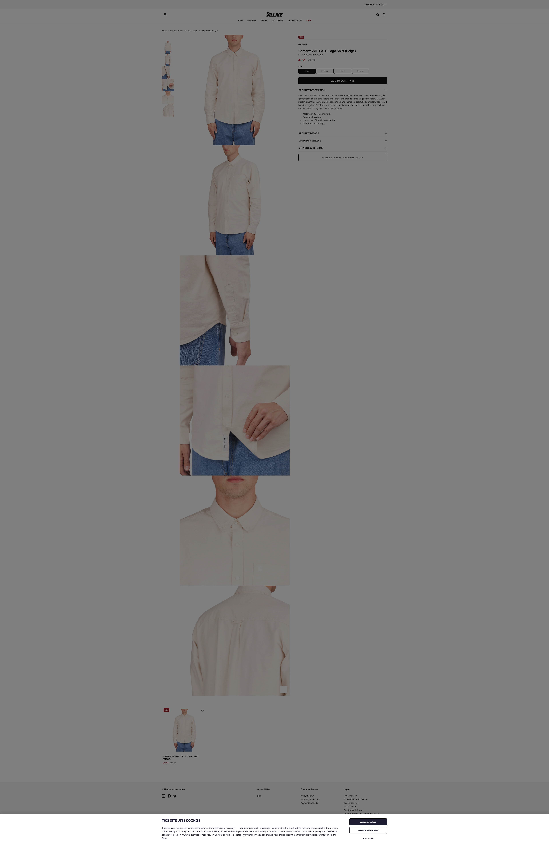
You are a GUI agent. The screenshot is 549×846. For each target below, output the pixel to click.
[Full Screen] (283, 689)
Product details (309, 133)
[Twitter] (175, 796)
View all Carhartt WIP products (341, 157)
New (240, 20)
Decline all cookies (368, 830)
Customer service (310, 140)
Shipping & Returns (311, 148)
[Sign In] (165, 14)
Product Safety (307, 795)
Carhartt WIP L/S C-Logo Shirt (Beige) (181, 757)
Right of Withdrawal (353, 810)
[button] (168, 47)
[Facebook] (169, 796)
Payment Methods (309, 803)
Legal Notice (350, 806)
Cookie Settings (351, 803)
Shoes (264, 20)
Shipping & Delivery (310, 799)
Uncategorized (176, 30)
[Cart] (384, 14)
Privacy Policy (350, 795)
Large (307, 71)
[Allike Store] (274, 15)
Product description (312, 90)
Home (164, 30)
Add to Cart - (342, 80)
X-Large (360, 71)
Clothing (277, 20)
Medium (324, 71)
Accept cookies (368, 821)
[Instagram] (163, 796)
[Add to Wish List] (202, 711)
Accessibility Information (356, 799)
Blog (259, 795)
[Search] (378, 14)
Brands (251, 20)
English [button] (379, 4)
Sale (308, 20)
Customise (368, 838)
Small (343, 71)
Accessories (295, 20)
